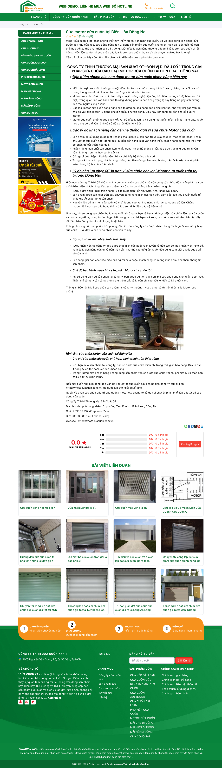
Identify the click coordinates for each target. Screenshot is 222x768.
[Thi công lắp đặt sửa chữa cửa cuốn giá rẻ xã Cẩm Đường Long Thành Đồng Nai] (182, 584)
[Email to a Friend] (195, 426)
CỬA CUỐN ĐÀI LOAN (33, 69)
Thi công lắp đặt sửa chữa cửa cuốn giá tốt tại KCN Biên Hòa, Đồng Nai (86, 609)
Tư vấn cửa (166, 16)
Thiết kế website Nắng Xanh (136, 764)
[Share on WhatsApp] (185, 426)
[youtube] (27, 702)
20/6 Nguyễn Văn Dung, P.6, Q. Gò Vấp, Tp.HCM (51, 659)
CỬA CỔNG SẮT (30, 112)
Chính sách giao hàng (175, 675)
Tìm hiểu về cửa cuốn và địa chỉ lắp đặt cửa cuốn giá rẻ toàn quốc (134, 560)
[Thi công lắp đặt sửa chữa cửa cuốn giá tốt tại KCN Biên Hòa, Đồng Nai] (87, 584)
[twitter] (33, 702)
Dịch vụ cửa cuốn (136, 16)
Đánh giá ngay (190, 444)
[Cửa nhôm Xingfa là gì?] (87, 486)
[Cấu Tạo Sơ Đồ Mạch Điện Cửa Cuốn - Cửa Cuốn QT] (182, 486)
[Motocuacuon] (32, 6)
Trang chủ (38, 16)
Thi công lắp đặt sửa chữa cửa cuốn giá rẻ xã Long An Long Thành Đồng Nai (133, 609)
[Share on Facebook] (189, 426)
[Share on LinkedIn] (202, 426)
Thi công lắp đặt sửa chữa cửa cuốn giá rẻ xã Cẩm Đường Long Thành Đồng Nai (181, 609)
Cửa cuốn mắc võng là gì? (131, 507)
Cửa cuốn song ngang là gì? (37, 507)
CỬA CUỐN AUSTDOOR (34, 62)
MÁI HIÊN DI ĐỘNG (31, 98)
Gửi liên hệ (183, 660)
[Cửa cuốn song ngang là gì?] (40, 486)
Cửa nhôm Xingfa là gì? (82, 507)
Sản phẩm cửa (104, 16)
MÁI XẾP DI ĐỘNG (31, 105)
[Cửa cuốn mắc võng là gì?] (135, 486)
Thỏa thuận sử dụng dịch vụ (179, 688)
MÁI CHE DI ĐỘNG (31, 91)
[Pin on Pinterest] (198, 426)
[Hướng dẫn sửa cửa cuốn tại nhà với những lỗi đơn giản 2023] (40, 535)
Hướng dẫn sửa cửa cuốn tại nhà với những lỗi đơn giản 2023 (37, 560)
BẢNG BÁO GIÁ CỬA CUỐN (36, 55)
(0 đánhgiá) (86, 36)
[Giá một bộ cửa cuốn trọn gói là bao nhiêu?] (87, 535)
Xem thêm (54, 697)
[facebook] (20, 702)
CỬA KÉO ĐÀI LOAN (32, 41)
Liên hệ (186, 16)
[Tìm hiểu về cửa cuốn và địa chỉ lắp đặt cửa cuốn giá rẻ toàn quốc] (135, 535)
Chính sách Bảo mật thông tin (180, 684)
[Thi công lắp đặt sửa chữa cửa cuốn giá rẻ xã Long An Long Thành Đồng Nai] (135, 584)
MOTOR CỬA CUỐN (32, 84)
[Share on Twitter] (192, 426)
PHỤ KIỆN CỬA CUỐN (33, 77)
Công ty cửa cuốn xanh (70, 16)
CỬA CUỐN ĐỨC (30, 48)
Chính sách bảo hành (175, 693)
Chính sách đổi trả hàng (176, 679)
